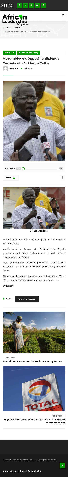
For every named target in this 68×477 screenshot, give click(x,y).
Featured (9, 52)
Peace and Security (28, 52)
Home (7, 27)
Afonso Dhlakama (27, 299)
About (6, 471)
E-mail (23, 471)
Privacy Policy (34, 471)
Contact (14, 471)
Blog (17, 27)
